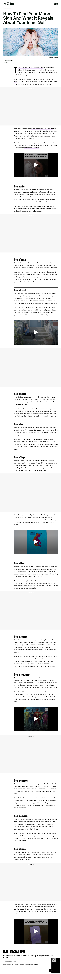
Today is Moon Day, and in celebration (30, 68)
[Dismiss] (58, 959)
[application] (36, 165)
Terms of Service (28, 964)
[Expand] (53, 959)
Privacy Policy (35, 964)
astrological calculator (31, 147)
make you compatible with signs (42, 128)
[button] (36, 165)
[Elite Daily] (8, 3)
